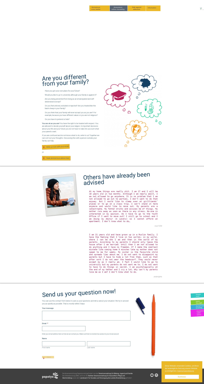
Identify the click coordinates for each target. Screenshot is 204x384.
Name (44, 338)
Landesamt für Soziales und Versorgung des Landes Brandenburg (102, 378)
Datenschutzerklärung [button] (185, 371)
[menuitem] (99, 8)
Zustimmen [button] (182, 377)
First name (46, 347)
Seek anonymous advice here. (58, 158)
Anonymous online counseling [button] (118, 8)
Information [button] (152, 8)
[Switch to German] (202, 8)
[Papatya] (54, 7)
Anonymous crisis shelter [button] (96, 8)
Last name (91, 347)
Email (45, 323)
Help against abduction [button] (136, 8)
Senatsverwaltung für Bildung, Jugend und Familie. (116, 373)
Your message (48, 308)
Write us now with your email (57, 146)
